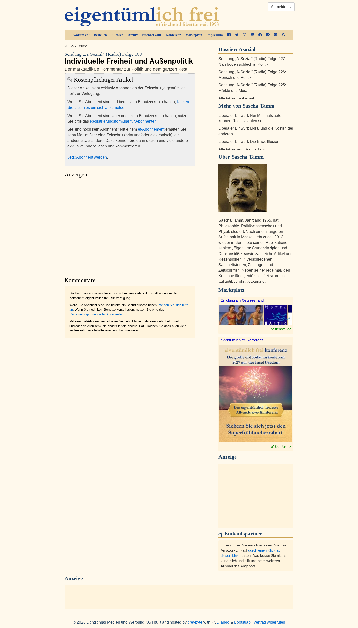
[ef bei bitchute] (283, 35)
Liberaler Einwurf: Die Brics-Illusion (248, 141)
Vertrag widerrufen (269, 622)
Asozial (247, 49)
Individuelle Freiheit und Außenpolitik (129, 58)
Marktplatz (193, 35)
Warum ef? (81, 35)
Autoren (117, 35)
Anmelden (280, 7)
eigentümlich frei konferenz (242, 340)
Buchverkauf (151, 35)
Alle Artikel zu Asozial (236, 98)
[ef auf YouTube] (252, 35)
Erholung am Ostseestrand (242, 300)
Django (223, 622)
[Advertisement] (130, 226)
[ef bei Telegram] (260, 35)
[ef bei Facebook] (229, 35)
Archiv (133, 35)
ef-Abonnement (151, 129)
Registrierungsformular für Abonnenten (123, 121)
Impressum (215, 35)
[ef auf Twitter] (237, 35)
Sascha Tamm (248, 157)
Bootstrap (242, 622)
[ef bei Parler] (268, 35)
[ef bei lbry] (276, 35)
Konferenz (173, 35)
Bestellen (100, 35)
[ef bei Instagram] (244, 35)
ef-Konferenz (281, 447)
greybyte (195, 622)
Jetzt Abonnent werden (87, 157)
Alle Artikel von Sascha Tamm (242, 149)
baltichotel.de (281, 329)
